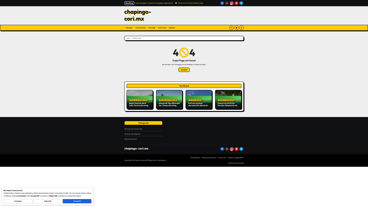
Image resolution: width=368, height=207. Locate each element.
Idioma (171, 28)
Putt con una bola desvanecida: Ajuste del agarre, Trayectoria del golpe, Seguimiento (198, 106)
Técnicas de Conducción (138, 100)
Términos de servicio (209, 158)
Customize (18, 201)
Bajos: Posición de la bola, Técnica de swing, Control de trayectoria (138, 105)
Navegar (129, 28)
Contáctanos (141, 28)
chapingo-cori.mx (137, 15)
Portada (152, 28)
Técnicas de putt (195, 100)
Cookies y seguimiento (236, 158)
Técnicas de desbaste (226, 100)
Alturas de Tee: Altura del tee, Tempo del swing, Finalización (169, 105)
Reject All (47, 201)
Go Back (184, 70)
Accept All (77, 201)
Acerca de (162, 28)
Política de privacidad (236, 163)
